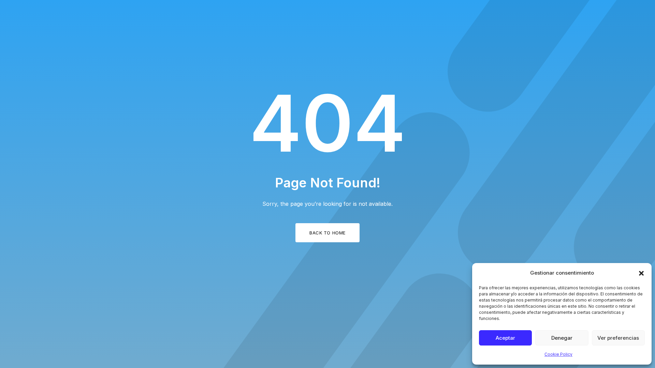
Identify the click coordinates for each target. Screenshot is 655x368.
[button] (641, 273)
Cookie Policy (558, 354)
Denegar (561, 338)
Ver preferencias (618, 338)
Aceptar (505, 338)
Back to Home (327, 232)
